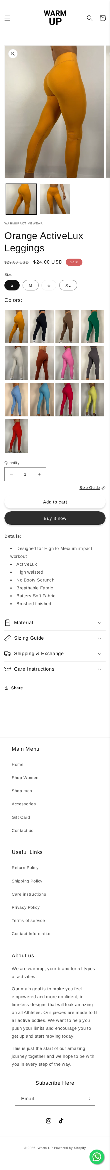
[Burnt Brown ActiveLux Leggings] (42, 363)
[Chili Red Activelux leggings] (16, 436)
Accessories (24, 804)
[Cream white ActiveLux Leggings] (16, 363)
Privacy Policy (26, 907)
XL (68, 285)
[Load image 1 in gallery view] (21, 199)
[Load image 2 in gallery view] (55, 199)
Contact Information (32, 933)
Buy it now (55, 518)
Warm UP (45, 1148)
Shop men (22, 790)
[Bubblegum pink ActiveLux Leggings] (67, 363)
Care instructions (29, 894)
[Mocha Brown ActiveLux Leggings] (67, 326)
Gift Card (21, 817)
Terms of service (28, 920)
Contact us (22, 830)
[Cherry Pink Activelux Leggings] (67, 399)
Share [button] (17, 688)
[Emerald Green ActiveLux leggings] (92, 326)
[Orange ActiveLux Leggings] (16, 326)
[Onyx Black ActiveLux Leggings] (42, 326)
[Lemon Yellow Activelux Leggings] (92, 399)
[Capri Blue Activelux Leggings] (42, 399)
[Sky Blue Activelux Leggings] (16, 399)
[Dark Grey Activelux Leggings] (92, 363)
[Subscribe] (88, 1099)
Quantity (12, 463)
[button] (7, 18)
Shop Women (25, 777)
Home (17, 764)
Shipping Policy (27, 881)
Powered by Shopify (70, 1148)
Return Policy (25, 867)
